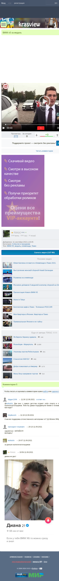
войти (45, 391)
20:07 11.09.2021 (25, 440)
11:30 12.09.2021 (28, 400)
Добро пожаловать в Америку (25, 366)
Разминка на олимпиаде (23, 278)
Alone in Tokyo (19, 300)
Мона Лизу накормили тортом (25, 374)
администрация (16, 557)
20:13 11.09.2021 (35, 427)
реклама (45, 557)
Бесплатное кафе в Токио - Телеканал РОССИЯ (32, 307)
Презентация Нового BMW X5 (25, 292)
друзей (33, 235)
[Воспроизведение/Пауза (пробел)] (3, 128)
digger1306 (12, 400)
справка (36, 557)
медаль (18, 246)
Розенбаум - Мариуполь (23, 344)
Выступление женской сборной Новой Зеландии (33, 270)
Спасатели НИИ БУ (21, 359)
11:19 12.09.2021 (27, 415)
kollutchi (9, 404)
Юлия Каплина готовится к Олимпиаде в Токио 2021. (34, 263)
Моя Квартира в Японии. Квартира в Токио (30, 314)
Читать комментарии (44, 151)
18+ (56, 3)
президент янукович (16, 427)
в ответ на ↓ (41, 400)
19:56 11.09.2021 (26, 452)
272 (16, 136)
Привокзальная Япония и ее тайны (27, 322)
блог (45, 562)
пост (25, 235)
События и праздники (21, 244)
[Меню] (3, 24)
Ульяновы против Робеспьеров (26, 352)
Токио (34, 246)
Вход (3, 3)
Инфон (35, 568)
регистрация (19, 3)
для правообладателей (21, 562)
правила (27, 557)
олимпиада (26, 246)
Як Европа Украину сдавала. (25, 337)
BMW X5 (10, 246)
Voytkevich (12, 415)
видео (17, 235)
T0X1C (16, 232)
